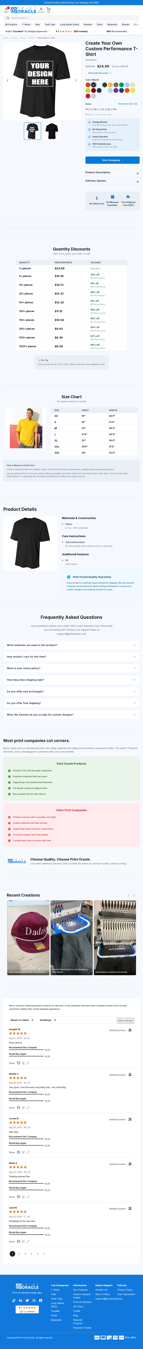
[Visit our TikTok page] (14, 1300)
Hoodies (55, 1311)
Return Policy (102, 1294)
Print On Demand (82, 1302)
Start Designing (111, 160)
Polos (54, 1315)
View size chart (126, 104)
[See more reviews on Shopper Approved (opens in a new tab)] (27, 1063)
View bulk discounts (98, 73)
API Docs (78, 1306)
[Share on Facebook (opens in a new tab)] (18, 1063)
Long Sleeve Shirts (57, 1305)
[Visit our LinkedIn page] (20, 1300)
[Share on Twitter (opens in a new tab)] (23, 1063)
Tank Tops (56, 1298)
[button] (71, 645)
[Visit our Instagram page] (34, 1300)
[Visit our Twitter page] (27, 1300)
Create (76, 1311)
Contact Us (101, 1289)
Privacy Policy (125, 1289)
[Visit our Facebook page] (40, 1300)
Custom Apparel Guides (81, 1296)
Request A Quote (82, 1327)
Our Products (80, 1289)
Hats (53, 1294)
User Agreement (126, 1294)
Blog (75, 1315)
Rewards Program (78, 1321)
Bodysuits (56, 1319)
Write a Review (126, 1021)
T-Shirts (55, 1289)
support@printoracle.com (104, 1298)
